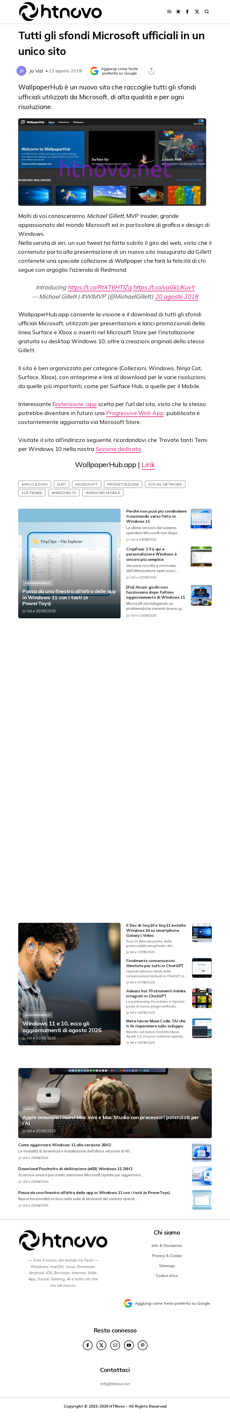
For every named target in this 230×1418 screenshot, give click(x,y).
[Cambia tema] (178, 12)
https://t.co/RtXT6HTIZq (100, 287)
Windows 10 (64, 492)
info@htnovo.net (115, 1383)
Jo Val (36, 71)
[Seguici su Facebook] (187, 12)
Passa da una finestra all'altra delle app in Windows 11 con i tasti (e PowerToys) (69, 597)
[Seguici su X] (197, 12)
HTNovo (117, 1406)
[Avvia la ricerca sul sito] (207, 12)
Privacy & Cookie (167, 1255)
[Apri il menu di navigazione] (169, 12)
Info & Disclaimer (167, 1245)
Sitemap (167, 1265)
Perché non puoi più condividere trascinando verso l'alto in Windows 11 (156, 516)
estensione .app (76, 403)
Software (32, 492)
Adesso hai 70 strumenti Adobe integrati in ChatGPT (155, 993)
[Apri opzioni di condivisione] (151, 70)
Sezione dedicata (118, 448)
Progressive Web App (135, 412)
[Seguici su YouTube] (129, 1345)
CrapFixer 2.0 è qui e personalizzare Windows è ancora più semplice (151, 554)
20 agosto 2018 (176, 296)
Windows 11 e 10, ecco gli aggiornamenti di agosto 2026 (62, 1027)
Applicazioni (35, 484)
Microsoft (86, 484)
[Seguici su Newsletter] (115, 1345)
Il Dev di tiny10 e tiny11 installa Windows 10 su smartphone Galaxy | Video (155, 930)
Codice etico (167, 1275)
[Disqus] (115, 697)
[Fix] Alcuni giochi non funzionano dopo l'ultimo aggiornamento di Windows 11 (155, 592)
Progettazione (123, 484)
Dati (61, 484)
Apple (29, 1109)
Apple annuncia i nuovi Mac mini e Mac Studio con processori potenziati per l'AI (110, 1120)
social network (165, 484)
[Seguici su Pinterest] (143, 1345)
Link (148, 464)
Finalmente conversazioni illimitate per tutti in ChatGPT (155, 963)
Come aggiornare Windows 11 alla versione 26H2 (64, 1144)
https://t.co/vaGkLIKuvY (164, 287)
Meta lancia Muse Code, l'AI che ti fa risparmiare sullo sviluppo (155, 1023)
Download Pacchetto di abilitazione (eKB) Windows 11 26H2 (75, 1168)
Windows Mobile (103, 492)
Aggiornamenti (37, 583)
